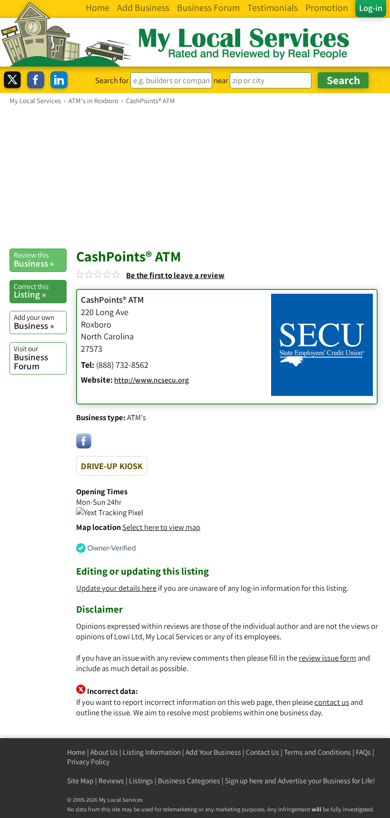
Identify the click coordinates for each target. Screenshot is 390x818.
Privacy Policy (88, 761)
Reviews (111, 780)
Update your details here (116, 588)
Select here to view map (161, 527)
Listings (141, 780)
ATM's (136, 417)
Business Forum (31, 358)
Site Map (80, 780)
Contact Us (262, 752)
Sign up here (244, 780)
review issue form (327, 658)
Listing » (31, 290)
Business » (34, 259)
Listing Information (152, 752)
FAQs (363, 752)
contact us (331, 702)
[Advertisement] (195, 176)
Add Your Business (213, 752)
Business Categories (189, 780)
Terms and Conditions (317, 752)
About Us (104, 752)
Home (76, 752)
